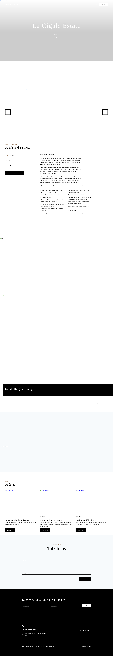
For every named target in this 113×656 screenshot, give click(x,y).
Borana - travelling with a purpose (51, 520)
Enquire (104, 4)
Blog (95, 4)
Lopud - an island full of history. (86, 520)
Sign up (86, 605)
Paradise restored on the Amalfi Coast (17, 520)
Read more (9, 530)
